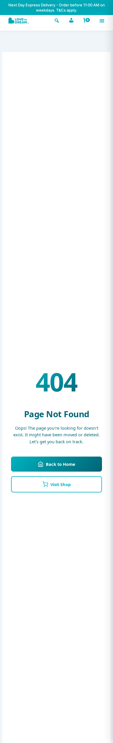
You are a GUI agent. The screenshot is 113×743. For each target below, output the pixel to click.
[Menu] (102, 20)
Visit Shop (60, 484)
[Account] (71, 20)
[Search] (57, 20)
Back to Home (60, 464)
